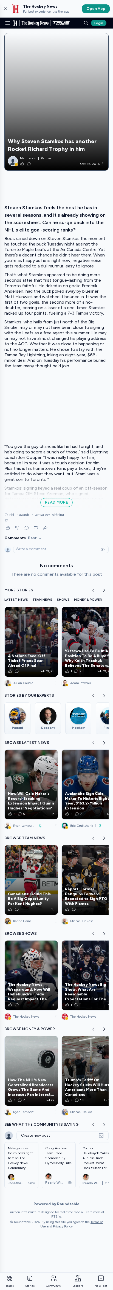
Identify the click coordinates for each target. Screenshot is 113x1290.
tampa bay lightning (48, 514)
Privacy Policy (63, 1226)
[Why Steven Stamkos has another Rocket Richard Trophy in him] (56, 101)
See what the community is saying (41, 1124)
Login (98, 23)
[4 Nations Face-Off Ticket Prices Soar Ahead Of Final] (31, 642)
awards (22, 514)
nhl (11, 514)
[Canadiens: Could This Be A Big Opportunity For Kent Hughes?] (31, 880)
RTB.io (56, 1216)
